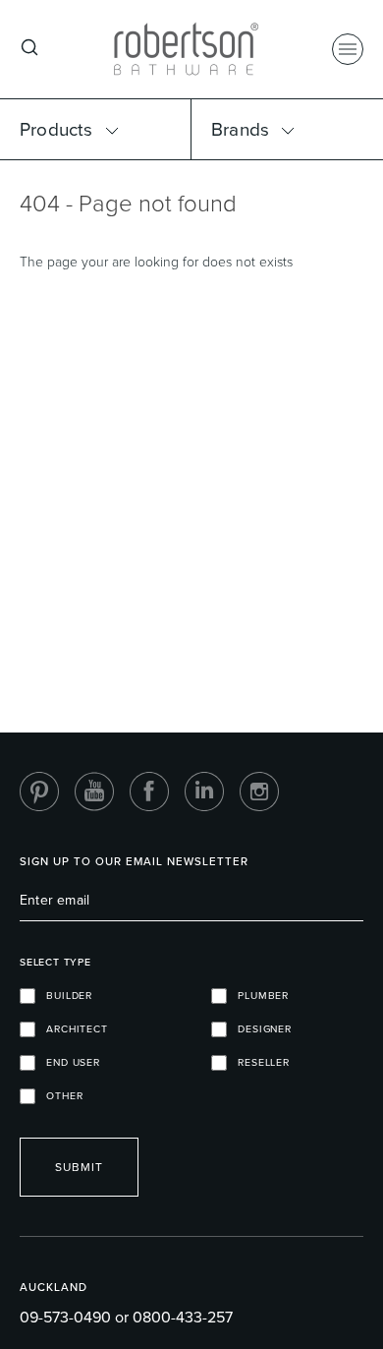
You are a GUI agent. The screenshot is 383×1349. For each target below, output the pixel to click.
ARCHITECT (71, 1029)
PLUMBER (258, 995)
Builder (63, 995)
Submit (79, 1167)
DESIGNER (259, 1029)
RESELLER (258, 1062)
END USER (67, 1062)
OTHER (58, 1095)
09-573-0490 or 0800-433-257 (126, 1317)
